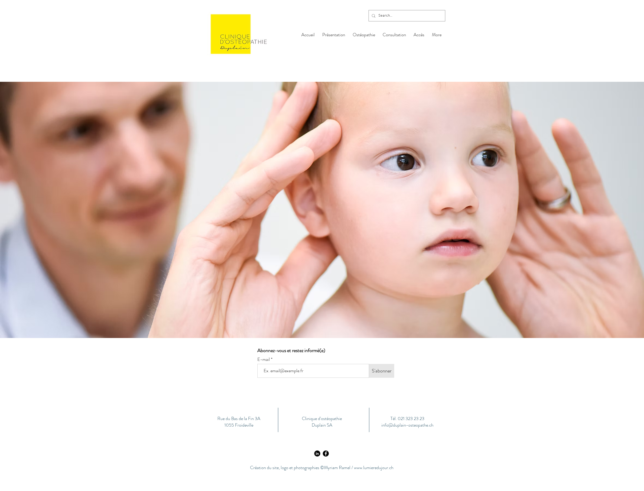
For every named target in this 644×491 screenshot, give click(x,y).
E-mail (264, 359)
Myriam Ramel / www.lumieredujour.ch (358, 467)
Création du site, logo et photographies (285, 467)
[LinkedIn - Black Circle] (317, 453)
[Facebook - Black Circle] (326, 453)
